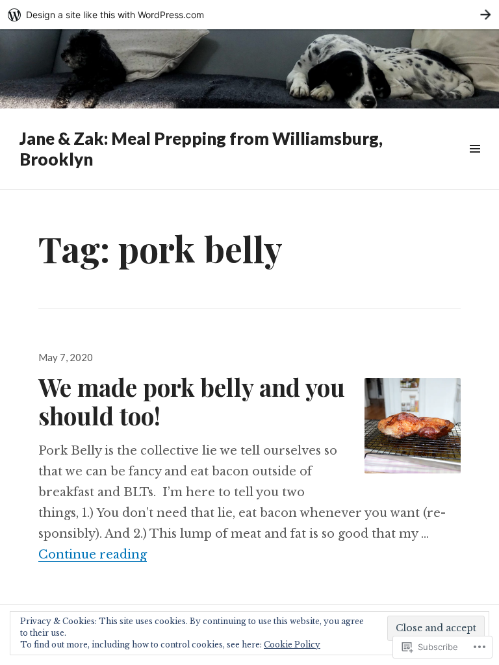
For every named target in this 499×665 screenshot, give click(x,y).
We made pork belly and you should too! (191, 401)
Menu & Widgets (474, 163)
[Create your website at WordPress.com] (249, 14)
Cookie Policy (292, 644)
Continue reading (92, 554)
